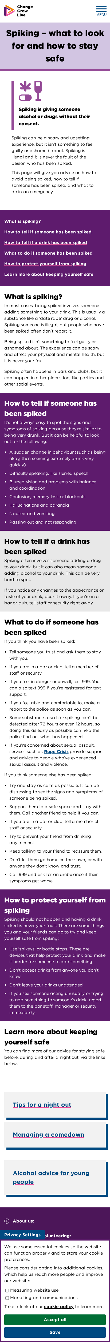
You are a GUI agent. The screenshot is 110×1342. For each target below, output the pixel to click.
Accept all (55, 1319)
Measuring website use (33, 1290)
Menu (101, 15)
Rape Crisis (56, 751)
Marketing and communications (43, 1297)
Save (55, 1332)
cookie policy (59, 1306)
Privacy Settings (22, 1234)
